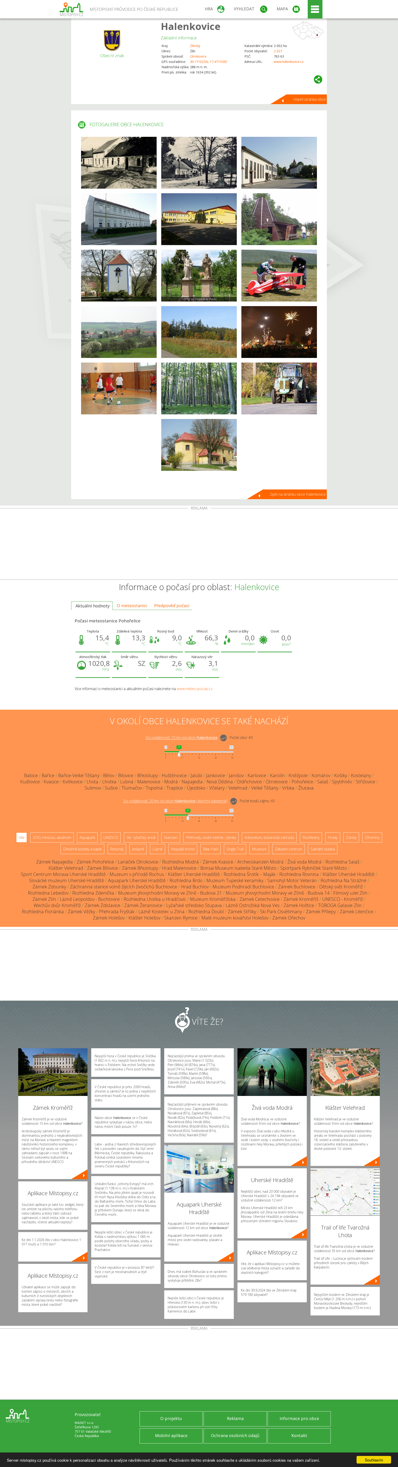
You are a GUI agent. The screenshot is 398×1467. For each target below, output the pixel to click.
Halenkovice (190, 26)
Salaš (322, 782)
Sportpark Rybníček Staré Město (313, 868)
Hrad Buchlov (195, 887)
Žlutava (306, 788)
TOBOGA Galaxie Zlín (340, 905)
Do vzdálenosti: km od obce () (175, 801)
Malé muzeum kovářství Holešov (235, 918)
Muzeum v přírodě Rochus (137, 874)
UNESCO (110, 837)
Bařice (48, 775)
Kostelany (361, 775)
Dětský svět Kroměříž (341, 887)
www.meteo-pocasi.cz (195, 688)
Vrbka (288, 788)
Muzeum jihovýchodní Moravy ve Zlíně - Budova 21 (170, 893)
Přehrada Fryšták (117, 911)
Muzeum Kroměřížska (213, 899)
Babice (31, 775)
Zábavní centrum (288, 849)
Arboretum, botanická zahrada (269, 837)
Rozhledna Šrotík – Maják (249, 874)
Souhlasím (374, 1460)
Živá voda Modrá (304, 862)
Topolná (154, 788)
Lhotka (109, 782)
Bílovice (125, 775)
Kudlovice (30, 782)
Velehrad (237, 788)
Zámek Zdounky (49, 887)
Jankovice (215, 775)
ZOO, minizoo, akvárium (52, 837)
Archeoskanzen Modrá (260, 862)
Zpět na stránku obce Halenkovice (298, 494)
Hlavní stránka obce (309, 99)
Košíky (340, 775)
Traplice (175, 788)
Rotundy (117, 849)
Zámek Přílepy (321, 911)
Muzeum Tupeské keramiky (234, 880)
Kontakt (299, 1435)
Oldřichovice (249, 782)
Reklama (235, 1418)
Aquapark (87, 837)
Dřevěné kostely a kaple (82, 849)
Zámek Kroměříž (301, 899)
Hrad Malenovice (179, 868)
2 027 (278, 51)
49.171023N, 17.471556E (208, 61)
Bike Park (210, 849)
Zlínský (195, 46)
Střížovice (365, 782)
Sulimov (93, 788)
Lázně (157, 849)
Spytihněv (342, 782)
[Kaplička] (119, 276)
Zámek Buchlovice (296, 887)
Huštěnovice (174, 775)
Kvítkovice (73, 782)
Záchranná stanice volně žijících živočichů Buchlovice (123, 887)
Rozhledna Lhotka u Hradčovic (155, 899)
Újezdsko (196, 788)
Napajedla (192, 782)
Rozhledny (310, 837)
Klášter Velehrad (66, 868)
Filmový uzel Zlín (350, 893)
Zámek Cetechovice (260, 899)
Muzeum (259, 849)
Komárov (321, 775)
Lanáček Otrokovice (138, 862)
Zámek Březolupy (140, 868)
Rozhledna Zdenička (93, 893)
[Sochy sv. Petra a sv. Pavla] (199, 276)
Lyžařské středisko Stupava (194, 905)
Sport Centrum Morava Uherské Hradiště (63, 874)
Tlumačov (132, 788)
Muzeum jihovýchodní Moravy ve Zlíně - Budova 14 (277, 893)
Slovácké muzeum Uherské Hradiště (66, 880)
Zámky (351, 837)
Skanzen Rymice (181, 918)
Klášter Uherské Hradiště (194, 874)
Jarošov (236, 775)
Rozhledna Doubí (206, 911)
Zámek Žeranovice (143, 905)
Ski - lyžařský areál (140, 837)
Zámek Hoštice (299, 905)
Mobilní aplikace (171, 1435)
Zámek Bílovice (102, 868)
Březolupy (147, 775)
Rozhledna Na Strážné (343, 880)
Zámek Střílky (242, 911)
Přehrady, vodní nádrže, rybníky (211, 837)
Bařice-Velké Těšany (78, 775)
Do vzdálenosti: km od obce (181, 737)
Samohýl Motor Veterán (292, 880)
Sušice (111, 788)
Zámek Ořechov (288, 918)
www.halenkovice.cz (289, 61)
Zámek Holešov (109, 918)
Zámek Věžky (81, 911)
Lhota (92, 782)
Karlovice (257, 775)
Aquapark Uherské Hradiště (137, 880)
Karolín (277, 775)
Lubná (126, 782)
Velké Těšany (264, 788)
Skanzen (171, 837)
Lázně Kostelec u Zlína (161, 911)
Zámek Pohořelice (95, 862)
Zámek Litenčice (356, 911)
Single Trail (235, 849)
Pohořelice (302, 782)
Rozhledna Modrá (180, 862)
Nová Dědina (220, 782)
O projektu (171, 1418)
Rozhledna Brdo (186, 880)
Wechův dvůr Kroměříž (57, 905)
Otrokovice (198, 56)
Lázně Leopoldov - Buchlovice (90, 899)
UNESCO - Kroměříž (342, 899)
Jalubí (196, 775)
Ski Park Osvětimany (281, 911)
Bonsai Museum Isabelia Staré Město (238, 868)
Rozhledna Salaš (342, 862)
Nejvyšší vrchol (183, 849)
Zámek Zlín (44, 899)
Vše (21, 837)
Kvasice (51, 782)
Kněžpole (298, 775)
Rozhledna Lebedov (48, 893)
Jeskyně (138, 849)
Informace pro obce (299, 1418)
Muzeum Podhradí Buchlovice (243, 887)
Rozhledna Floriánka (43, 911)
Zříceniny (372, 837)
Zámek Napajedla (54, 862)
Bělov (108, 775)
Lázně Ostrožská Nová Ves (253, 905)
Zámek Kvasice (218, 862)
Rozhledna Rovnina (299, 874)
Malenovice (148, 782)
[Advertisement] (199, 544)
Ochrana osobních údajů (235, 1435)
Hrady (333, 837)
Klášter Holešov (144, 918)
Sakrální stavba (322, 849)
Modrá (171, 782)
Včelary (217, 788)
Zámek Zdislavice (102, 905)
